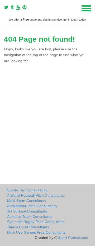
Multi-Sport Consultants (26, 201)
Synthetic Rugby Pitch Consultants (35, 222)
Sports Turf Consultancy (27, 190)
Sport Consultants (73, 237)
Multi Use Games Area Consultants (36, 232)
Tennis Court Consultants (28, 227)
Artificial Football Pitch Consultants (36, 195)
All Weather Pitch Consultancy (32, 206)
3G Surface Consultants (27, 211)
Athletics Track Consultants (29, 216)
